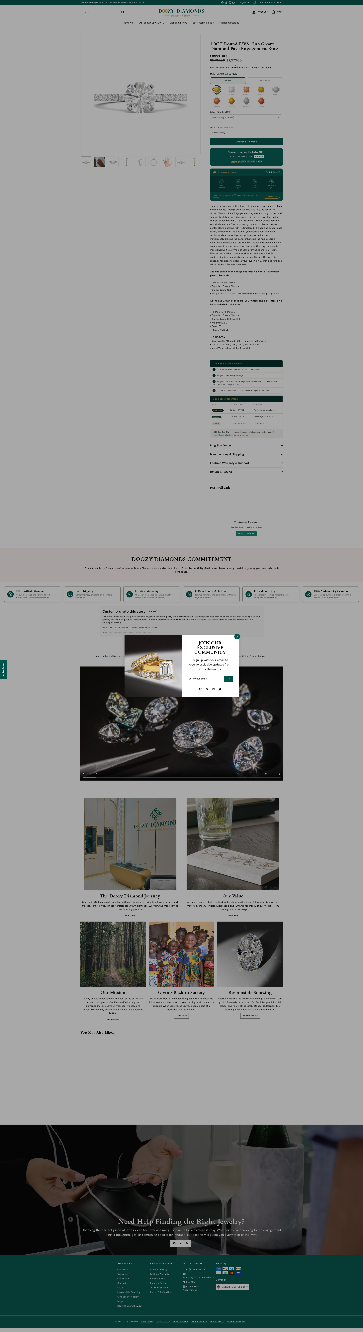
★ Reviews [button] (3, 669)
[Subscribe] (228, 679)
